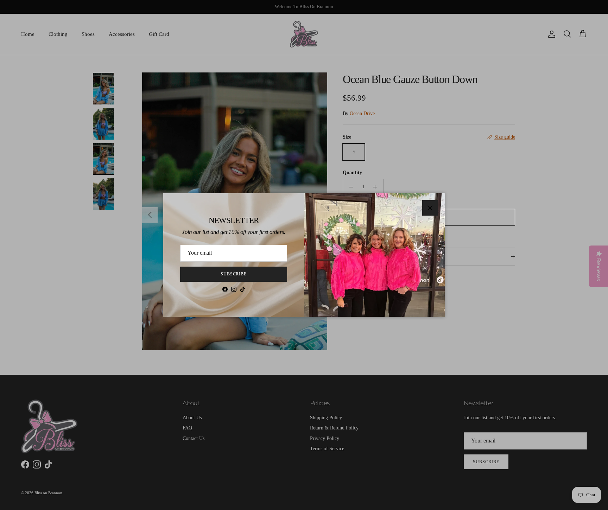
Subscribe (234, 274)
